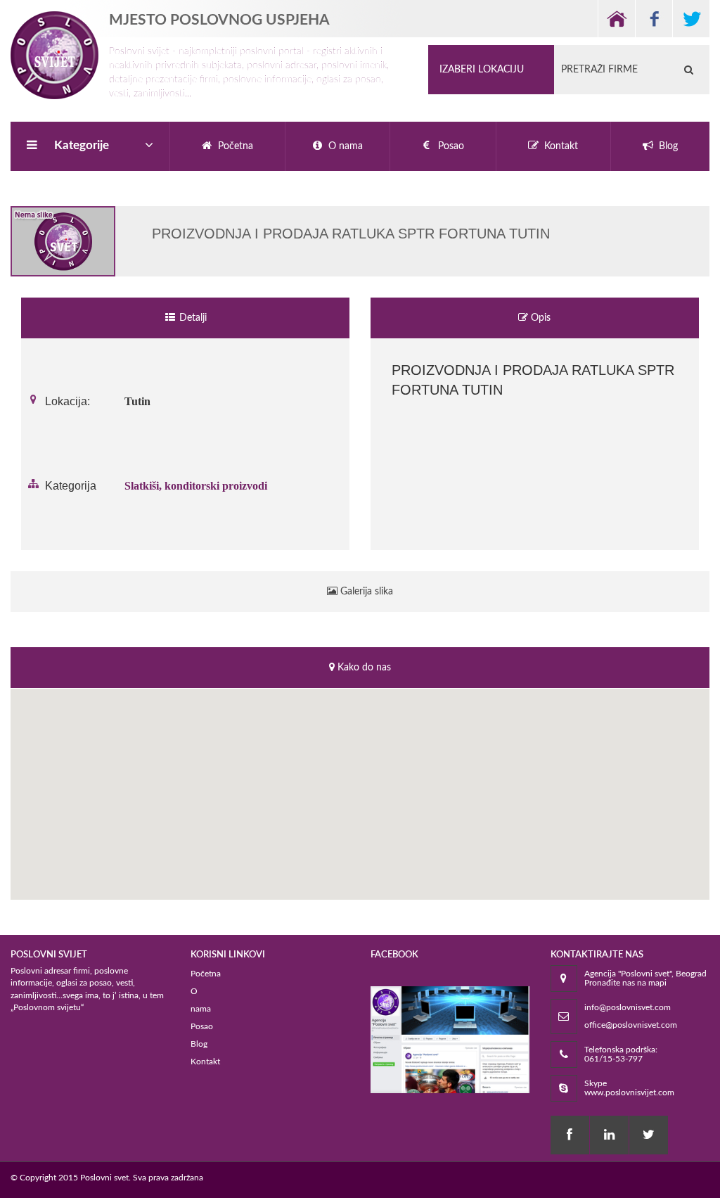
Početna (206, 973)
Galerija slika (365, 592)
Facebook (653, 18)
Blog (199, 1044)
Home (616, 18)
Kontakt (205, 1061)
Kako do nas (363, 668)
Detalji (191, 318)
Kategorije (81, 145)
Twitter (690, 18)
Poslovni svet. (105, 1177)
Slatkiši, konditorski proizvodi (195, 486)
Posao (202, 1026)
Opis (539, 318)
